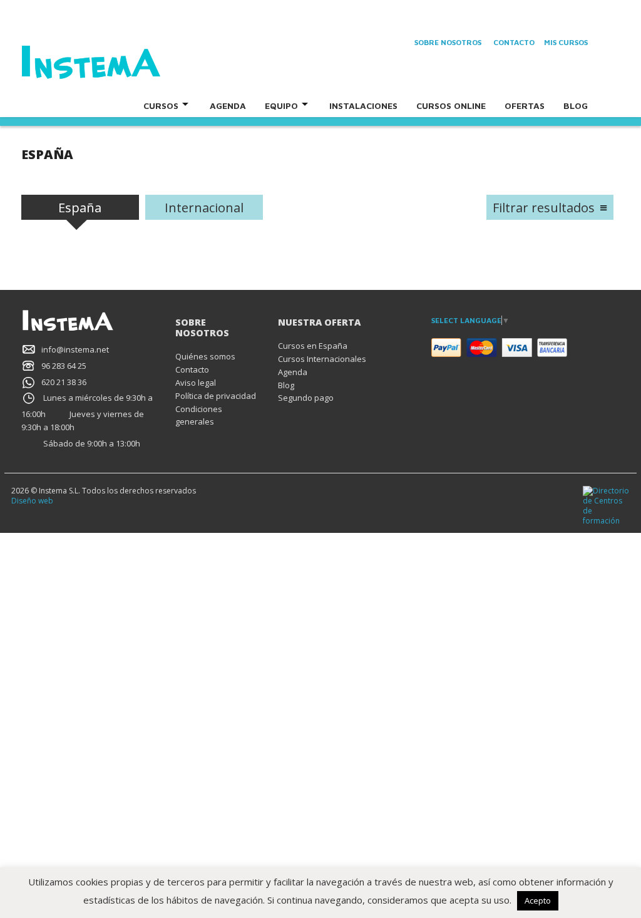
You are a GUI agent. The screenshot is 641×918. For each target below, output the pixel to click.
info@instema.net (75, 349)
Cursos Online (451, 105)
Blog (575, 105)
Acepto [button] (538, 900)
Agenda (228, 105)
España (79, 207)
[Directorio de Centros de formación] (606, 505)
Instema (126, 63)
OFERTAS (525, 105)
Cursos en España (312, 345)
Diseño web (32, 500)
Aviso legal (195, 382)
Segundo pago (306, 397)
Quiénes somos (205, 356)
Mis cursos (566, 42)
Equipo (281, 105)
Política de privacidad (215, 395)
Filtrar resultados (544, 207)
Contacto (514, 42)
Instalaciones (363, 105)
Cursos (160, 105)
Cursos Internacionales (322, 358)
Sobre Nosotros (447, 42)
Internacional (204, 207)
